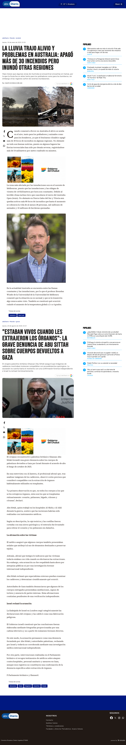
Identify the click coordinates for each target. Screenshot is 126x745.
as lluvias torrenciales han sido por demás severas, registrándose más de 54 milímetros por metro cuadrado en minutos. (35, 147)
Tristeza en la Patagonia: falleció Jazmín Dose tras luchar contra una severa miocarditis (103, 60)
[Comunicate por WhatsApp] (123, 718)
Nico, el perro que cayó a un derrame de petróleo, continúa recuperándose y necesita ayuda (103, 372)
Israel (44, 686)
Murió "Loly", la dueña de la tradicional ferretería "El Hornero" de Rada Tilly (104, 77)
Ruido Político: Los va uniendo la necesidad (102, 363)
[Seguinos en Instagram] (119, 718)
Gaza (20, 686)
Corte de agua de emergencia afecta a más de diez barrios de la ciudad (104, 85)
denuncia (13, 686)
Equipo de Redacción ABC (13, 83)
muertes (36, 686)
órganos (28, 686)
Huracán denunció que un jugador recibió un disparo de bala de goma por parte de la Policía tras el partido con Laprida (103, 355)
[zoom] (38, 107)
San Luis (21, 315)
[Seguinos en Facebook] (111, 718)
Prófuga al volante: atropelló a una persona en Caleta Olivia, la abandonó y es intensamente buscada (103, 344)
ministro (12, 315)
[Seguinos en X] (115, 718)
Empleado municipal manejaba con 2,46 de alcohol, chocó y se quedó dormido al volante (103, 68)
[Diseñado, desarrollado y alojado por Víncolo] (121, 740)
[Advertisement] (63, 23)
